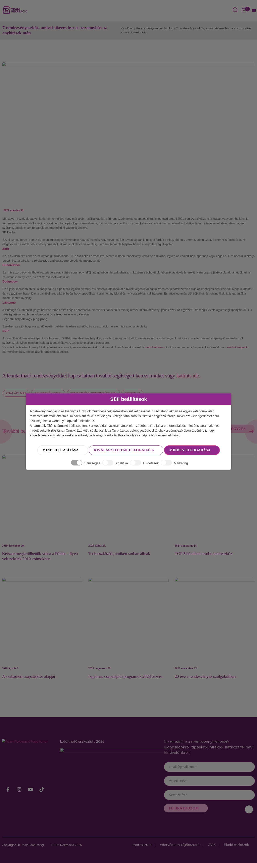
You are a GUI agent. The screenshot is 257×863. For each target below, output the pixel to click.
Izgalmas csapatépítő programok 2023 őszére (125, 676)
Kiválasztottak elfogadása (124, 450)
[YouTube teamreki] (31, 790)
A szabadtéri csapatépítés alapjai (28, 676)
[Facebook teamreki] (8, 790)
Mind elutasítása (60, 450)
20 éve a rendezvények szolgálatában (205, 676)
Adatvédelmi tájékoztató (180, 845)
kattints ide (187, 375)
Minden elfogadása (189, 450)
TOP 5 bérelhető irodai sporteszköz (203, 553)
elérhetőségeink (237, 347)
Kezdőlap (127, 28)
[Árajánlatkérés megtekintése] (244, 10)
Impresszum (142, 845)
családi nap (16, 393)
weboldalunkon (154, 347)
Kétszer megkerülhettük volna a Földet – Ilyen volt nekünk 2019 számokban (40, 556)
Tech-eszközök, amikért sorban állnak (119, 553)
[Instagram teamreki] (19, 790)
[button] (253, 10)
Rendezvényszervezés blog (154, 28)
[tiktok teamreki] (42, 790)
